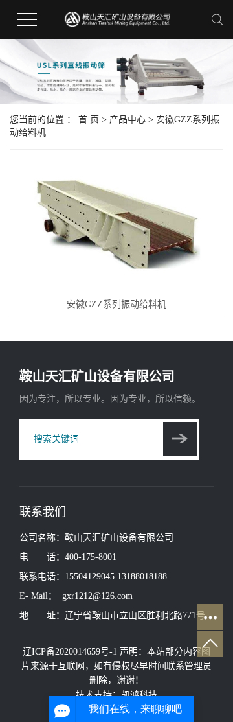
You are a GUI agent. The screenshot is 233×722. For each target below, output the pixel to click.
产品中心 (127, 119)
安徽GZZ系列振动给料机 (116, 304)
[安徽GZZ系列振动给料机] (116, 223)
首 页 (88, 119)
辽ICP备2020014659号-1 (70, 652)
